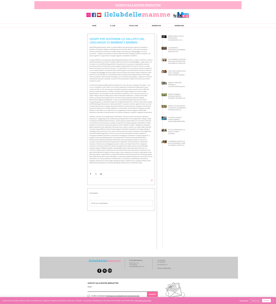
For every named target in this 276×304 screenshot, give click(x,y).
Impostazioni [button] (244, 300)
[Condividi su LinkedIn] (101, 174)
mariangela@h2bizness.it (136, 266)
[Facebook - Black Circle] (99, 271)
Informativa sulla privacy (143, 300)
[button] (187, 4)
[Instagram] (88, 15)
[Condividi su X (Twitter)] (96, 174)
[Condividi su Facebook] (90, 174)
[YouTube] (99, 15)
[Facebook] (94, 15)
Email (89, 287)
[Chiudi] (273, 300)
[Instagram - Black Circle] (105, 271)
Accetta (266, 300)
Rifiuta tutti (255, 300)
